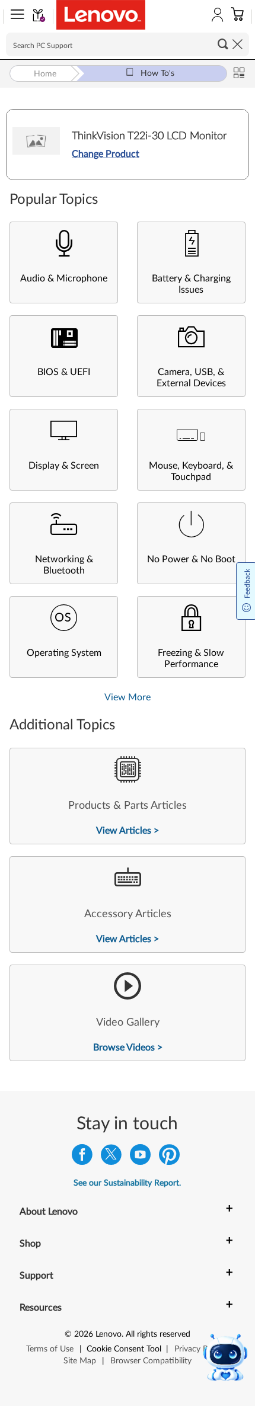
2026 (83, 1334)
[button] (15, 16)
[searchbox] (127, 44)
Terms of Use (50, 1349)
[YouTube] (140, 1157)
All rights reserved (158, 1334)
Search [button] (223, 44)
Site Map (79, 1361)
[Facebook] (82, 1157)
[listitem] (127, 796)
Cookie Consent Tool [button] (124, 1349)
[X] (111, 1157)
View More (127, 697)
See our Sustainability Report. (127, 1183)
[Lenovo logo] (100, 15)
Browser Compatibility (151, 1361)
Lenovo (108, 1334)
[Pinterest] (169, 1157)
